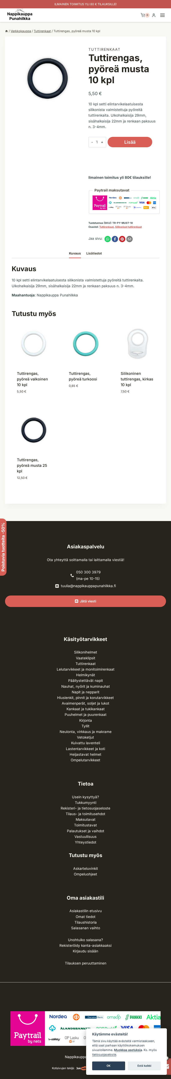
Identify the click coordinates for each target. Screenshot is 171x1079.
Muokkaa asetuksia (128, 1050)
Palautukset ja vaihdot (85, 831)
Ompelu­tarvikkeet (85, 760)
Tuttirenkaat (104, 49)
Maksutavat (86, 819)
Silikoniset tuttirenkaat (128, 226)
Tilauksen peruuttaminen (85, 963)
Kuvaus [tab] (75, 253)
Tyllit (85, 726)
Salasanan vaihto (85, 928)
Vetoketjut (85, 737)
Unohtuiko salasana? (85, 940)
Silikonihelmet (85, 652)
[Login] (154, 15)
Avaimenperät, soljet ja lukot (85, 703)
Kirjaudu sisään (85, 951)
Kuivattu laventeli (85, 743)
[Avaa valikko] (164, 15)
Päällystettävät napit (85, 681)
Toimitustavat (85, 825)
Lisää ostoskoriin (130, 143)
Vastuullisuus (85, 837)
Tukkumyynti (85, 803)
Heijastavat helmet (85, 754)
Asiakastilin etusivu (85, 911)
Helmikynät (85, 675)
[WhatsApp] (107, 239)
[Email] (129, 239)
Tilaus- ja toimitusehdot (85, 814)
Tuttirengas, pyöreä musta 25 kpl (32, 465)
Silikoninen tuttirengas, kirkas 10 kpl (137, 379)
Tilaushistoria (85, 922)
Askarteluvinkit (85, 868)
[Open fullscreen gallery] (78, 110)
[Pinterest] (122, 239)
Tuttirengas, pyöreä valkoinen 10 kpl (32, 379)
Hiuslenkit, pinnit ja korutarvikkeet (85, 698)
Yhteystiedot (85, 842)
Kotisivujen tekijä (63, 1068)
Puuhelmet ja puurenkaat (86, 715)
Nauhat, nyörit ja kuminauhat (85, 686)
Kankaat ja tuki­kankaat (86, 709)
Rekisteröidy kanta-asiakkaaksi (85, 945)
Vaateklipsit (85, 658)
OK (109, 1065)
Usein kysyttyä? (85, 797)
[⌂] (6, 31)
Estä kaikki (144, 1065)
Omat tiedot (86, 917)
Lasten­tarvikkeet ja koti (85, 749)
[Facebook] (115, 239)
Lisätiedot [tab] (94, 253)
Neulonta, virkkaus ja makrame (86, 732)
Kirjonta (85, 720)
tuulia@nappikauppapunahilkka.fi (88, 586)
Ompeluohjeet (85, 874)
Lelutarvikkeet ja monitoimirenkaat (85, 669)
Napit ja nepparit (85, 692)
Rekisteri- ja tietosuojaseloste (85, 808)
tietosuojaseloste (104, 1054)
